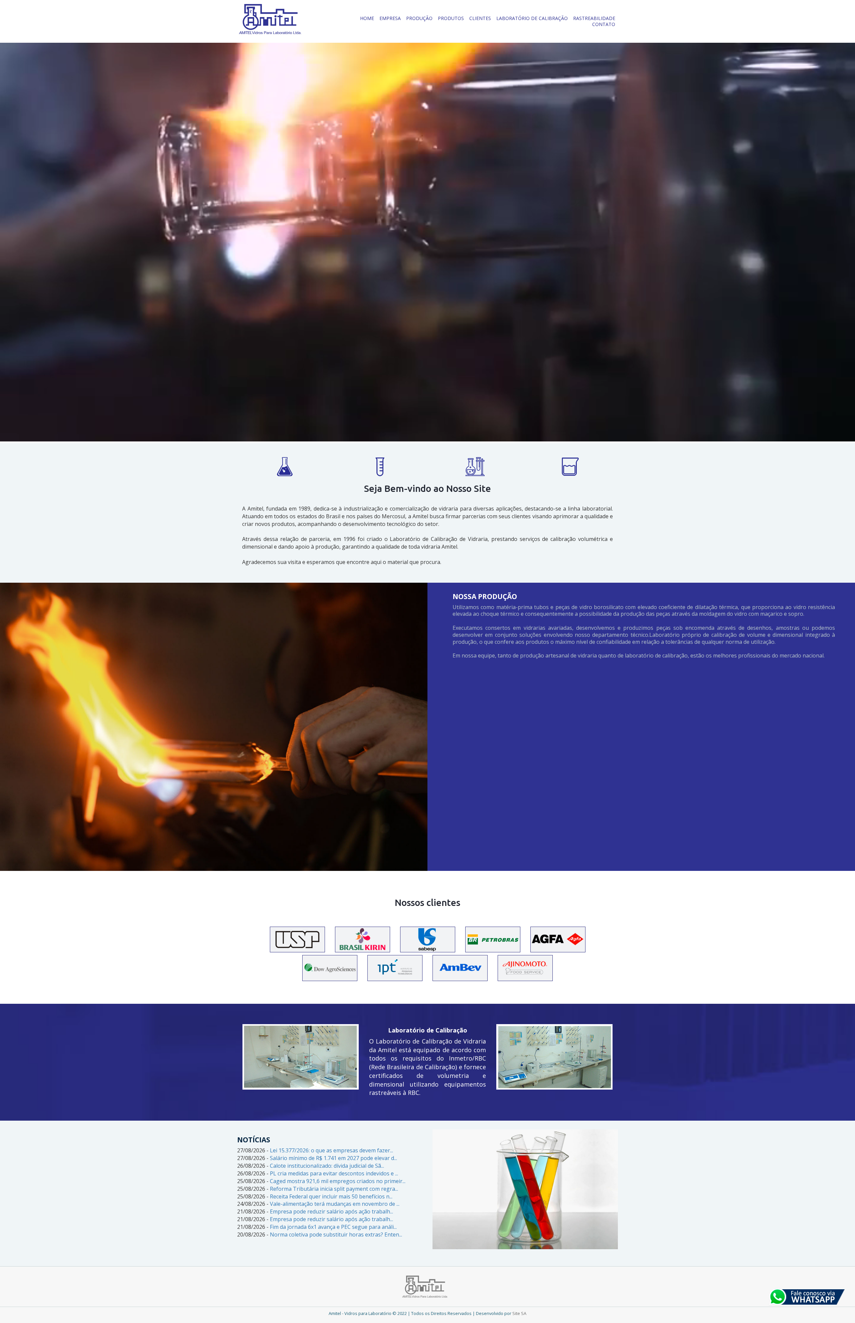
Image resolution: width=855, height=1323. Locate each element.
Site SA (519, 1313)
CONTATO (603, 24)
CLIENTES (480, 18)
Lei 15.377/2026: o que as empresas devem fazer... (331, 1150)
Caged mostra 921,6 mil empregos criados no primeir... (337, 1181)
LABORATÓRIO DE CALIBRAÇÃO (532, 18)
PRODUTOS (451, 18)
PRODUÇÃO (419, 18)
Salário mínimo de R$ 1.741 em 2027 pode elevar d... (333, 1158)
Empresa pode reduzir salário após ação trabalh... (331, 1211)
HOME (367, 18)
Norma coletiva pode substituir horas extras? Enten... (336, 1234)
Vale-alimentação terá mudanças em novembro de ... (334, 1203)
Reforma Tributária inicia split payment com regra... (334, 1188)
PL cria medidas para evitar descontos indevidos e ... (334, 1173)
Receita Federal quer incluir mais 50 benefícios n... (331, 1196)
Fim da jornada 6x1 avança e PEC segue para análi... (333, 1227)
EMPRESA (390, 18)
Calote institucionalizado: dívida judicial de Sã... (327, 1165)
